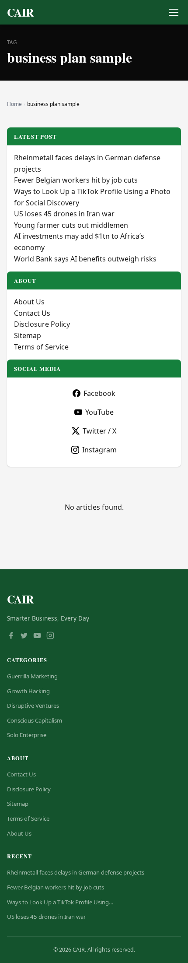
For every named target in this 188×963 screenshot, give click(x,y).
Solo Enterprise (26, 735)
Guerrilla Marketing (32, 676)
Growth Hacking (28, 691)
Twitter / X (99, 431)
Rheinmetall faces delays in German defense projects (75, 872)
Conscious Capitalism (34, 720)
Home (14, 104)
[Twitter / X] (24, 636)
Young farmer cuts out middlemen (71, 225)
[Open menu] (173, 12)
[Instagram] (50, 636)
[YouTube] (37, 636)
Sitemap (27, 335)
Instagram (99, 450)
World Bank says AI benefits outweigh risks (85, 259)
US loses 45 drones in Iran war (64, 214)
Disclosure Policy (42, 324)
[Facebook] (11, 636)
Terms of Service (41, 347)
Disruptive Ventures (33, 705)
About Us (29, 302)
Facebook (99, 393)
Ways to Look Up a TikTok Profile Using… (60, 902)
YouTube (99, 412)
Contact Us (32, 313)
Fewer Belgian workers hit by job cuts (76, 180)
